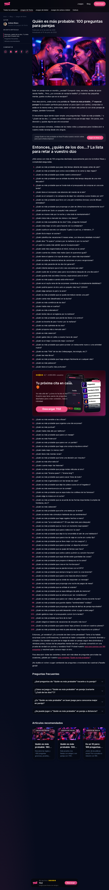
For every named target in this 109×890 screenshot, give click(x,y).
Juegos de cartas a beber (60, 10)
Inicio (5, 16)
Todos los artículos (10, 10)
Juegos (80, 4)
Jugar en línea (94, 138)
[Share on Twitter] (16, 52)
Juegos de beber (42, 10)
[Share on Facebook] (21, 52)
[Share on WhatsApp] (5, 52)
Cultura (75, 10)
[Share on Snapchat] (11, 52)
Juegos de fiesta (26, 10)
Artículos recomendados (12, 41)
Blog (88, 4)
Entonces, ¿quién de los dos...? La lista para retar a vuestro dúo (16, 35)
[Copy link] (27, 52)
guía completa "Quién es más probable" (74, 658)
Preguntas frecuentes (11, 39)
